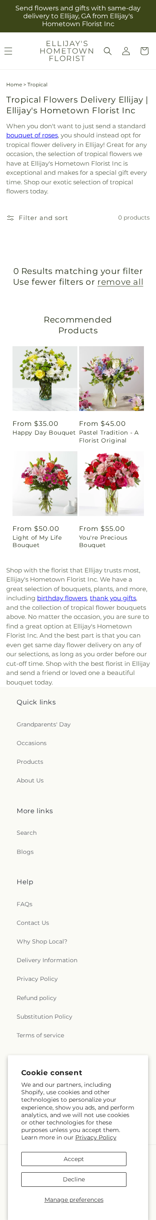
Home (14, 84)
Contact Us (33, 923)
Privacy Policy (95, 1137)
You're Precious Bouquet (103, 541)
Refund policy (37, 998)
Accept (74, 1159)
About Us (30, 780)
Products (30, 761)
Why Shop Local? (42, 941)
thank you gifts (113, 598)
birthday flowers (62, 598)
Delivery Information (47, 960)
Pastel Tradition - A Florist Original (109, 436)
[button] (108, 51)
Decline (74, 1179)
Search (27, 832)
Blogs (25, 852)
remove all (120, 282)
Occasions (32, 743)
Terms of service (40, 1035)
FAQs (24, 904)
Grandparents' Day (44, 724)
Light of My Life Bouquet (37, 541)
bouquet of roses (32, 135)
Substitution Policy (44, 1016)
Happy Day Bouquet (44, 432)
